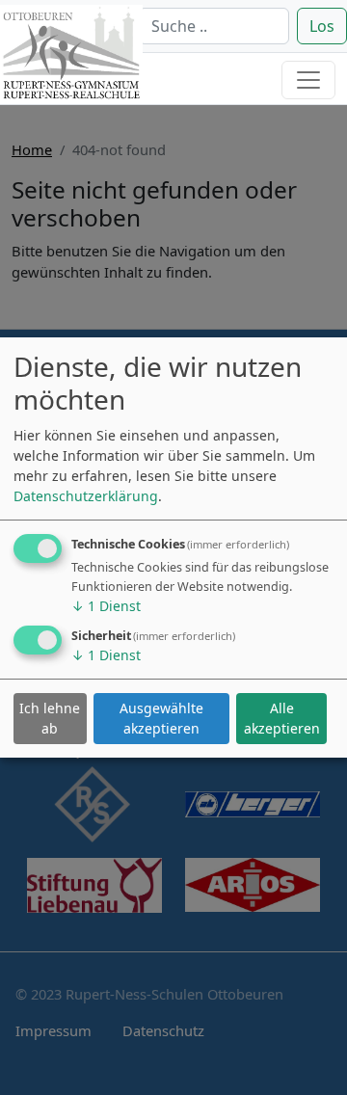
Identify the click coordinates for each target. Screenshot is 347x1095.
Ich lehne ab (49, 718)
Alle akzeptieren (282, 718)
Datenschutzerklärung (85, 496)
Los (321, 26)
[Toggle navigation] (308, 80)
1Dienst (106, 606)
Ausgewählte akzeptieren (161, 718)
